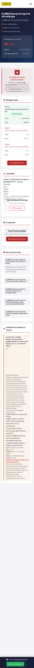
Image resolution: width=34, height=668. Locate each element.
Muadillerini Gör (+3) (18, 163)
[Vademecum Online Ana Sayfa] (6, 4)
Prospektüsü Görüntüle (17, 239)
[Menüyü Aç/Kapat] (30, 3)
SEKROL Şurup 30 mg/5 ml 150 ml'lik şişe (16, 130)
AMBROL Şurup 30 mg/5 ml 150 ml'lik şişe (16, 146)
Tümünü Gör (18, 208)
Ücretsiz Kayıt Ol (16, 664)
